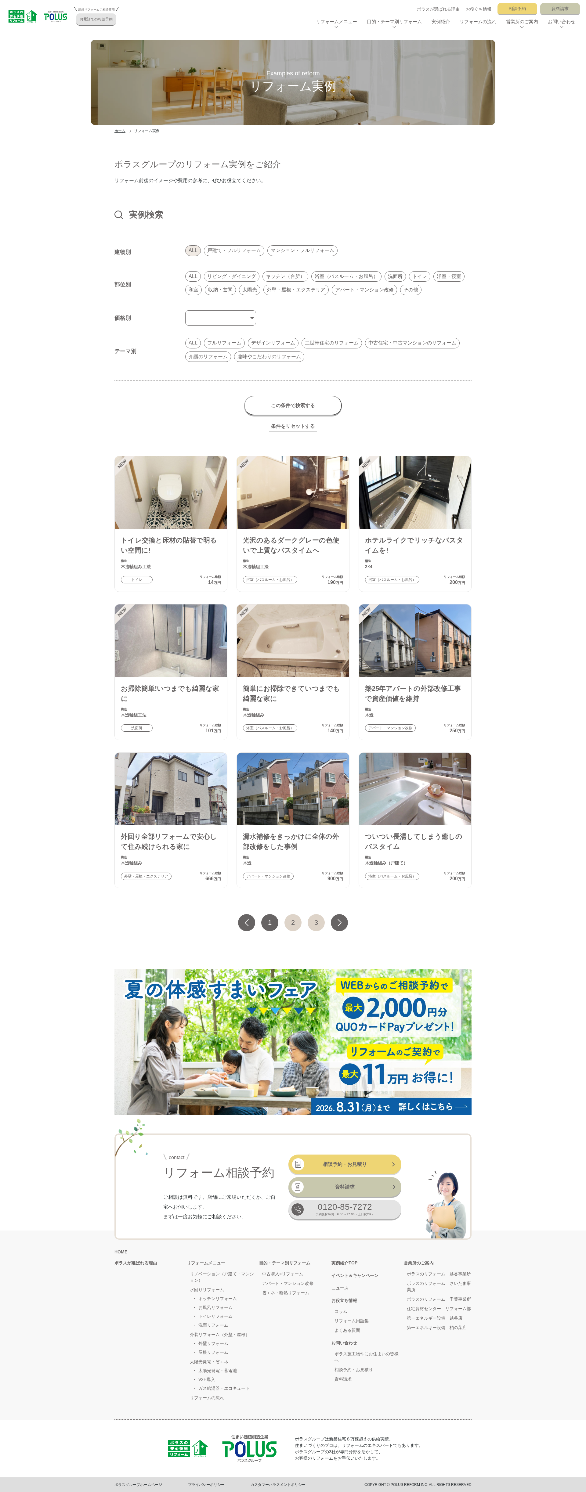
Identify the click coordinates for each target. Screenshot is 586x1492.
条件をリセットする (293, 426)
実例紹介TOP (344, 1262)
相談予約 (517, 8)
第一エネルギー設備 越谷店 (434, 1318)
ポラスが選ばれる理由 (438, 9)
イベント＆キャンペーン (354, 1275)
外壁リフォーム (213, 1343)
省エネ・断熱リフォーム (285, 1292)
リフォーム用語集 (352, 1320)
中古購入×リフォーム (282, 1273)
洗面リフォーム (213, 1325)
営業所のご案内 (419, 1262)
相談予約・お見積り (345, 1164)
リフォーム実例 (147, 131)
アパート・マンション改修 (287, 1283)
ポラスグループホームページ (138, 1485)
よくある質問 (347, 1330)
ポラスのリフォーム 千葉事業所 (439, 1299)
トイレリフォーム (215, 1316)
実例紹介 (441, 21)
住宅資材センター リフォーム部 (439, 1308)
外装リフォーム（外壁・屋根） (220, 1334)
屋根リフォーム (213, 1352)
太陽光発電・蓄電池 (217, 1370)
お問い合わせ (344, 1342)
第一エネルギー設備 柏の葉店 (437, 1327)
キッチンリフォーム (217, 1298)
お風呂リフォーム (215, 1307)
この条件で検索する (293, 405)
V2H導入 (206, 1379)
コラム (341, 1311)
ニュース (340, 1287)
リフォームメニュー (206, 1262)
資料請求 (560, 8)
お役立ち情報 (478, 9)
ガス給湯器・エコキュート (224, 1388)
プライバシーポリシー (206, 1485)
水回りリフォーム (207, 1289)
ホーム (119, 131)
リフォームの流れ (478, 21)
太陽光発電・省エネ (209, 1361)
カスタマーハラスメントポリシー (278, 1485)
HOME (120, 1251)
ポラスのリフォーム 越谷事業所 (439, 1273)
